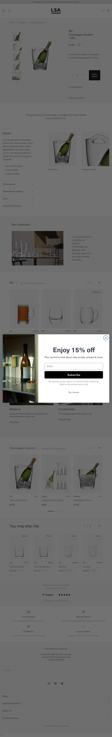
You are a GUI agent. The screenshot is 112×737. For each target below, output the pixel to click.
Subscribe (73, 375)
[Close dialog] (105, 337)
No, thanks (74, 392)
